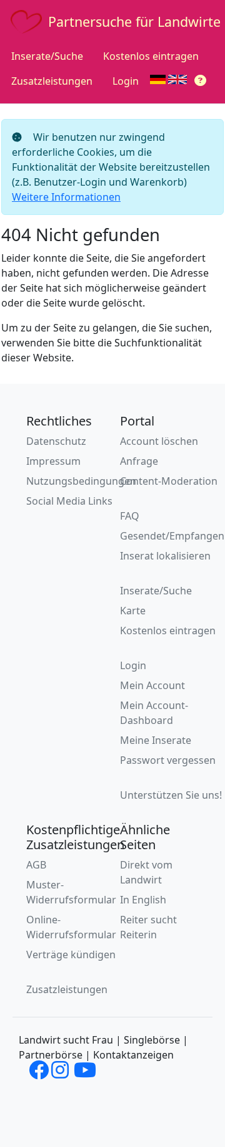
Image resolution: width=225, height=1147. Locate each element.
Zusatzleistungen (51, 81)
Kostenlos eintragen (151, 56)
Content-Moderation (169, 481)
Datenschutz (56, 441)
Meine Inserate (155, 740)
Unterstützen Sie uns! (171, 795)
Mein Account (152, 685)
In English (143, 900)
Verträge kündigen (71, 954)
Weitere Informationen (66, 197)
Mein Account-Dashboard (154, 712)
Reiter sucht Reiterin (148, 927)
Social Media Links (69, 501)
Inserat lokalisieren (165, 556)
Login (125, 81)
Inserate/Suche (47, 56)
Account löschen (159, 441)
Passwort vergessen (168, 760)
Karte (133, 610)
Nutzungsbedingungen (81, 481)
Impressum (53, 461)
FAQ (129, 516)
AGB (36, 865)
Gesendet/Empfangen (172, 536)
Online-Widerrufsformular (71, 927)
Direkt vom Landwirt (146, 872)
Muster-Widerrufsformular (71, 892)
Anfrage (139, 461)
